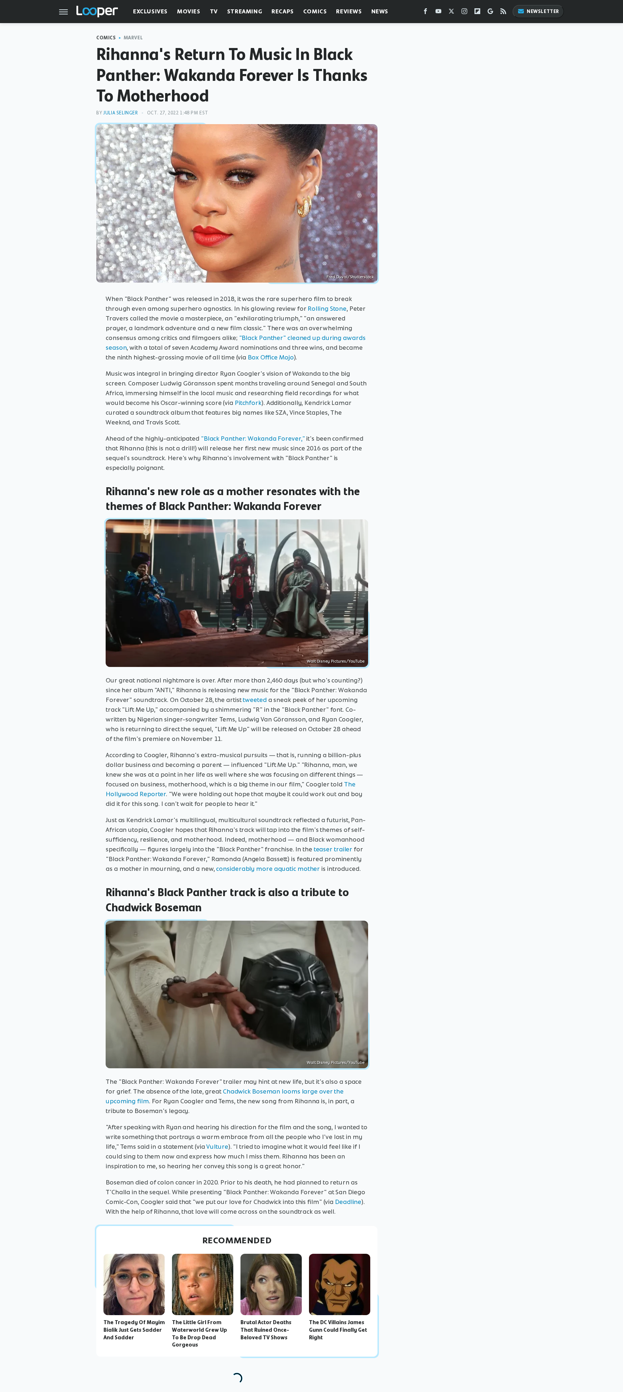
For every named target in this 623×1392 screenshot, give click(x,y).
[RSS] (503, 12)
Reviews (349, 11)
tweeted (254, 699)
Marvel (133, 37)
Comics (315, 11)
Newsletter (543, 11)
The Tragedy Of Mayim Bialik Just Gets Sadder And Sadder (134, 1330)
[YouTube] (438, 12)
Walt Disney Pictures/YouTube (335, 661)
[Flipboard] (477, 12)
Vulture (217, 1146)
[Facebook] (425, 12)
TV (214, 11)
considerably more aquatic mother (268, 868)
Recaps (282, 11)
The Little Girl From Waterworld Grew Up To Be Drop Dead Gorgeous (199, 1333)
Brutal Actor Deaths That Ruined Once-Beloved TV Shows (265, 1330)
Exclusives (150, 11)
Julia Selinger (120, 113)
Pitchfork (248, 402)
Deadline (348, 1201)
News (379, 11)
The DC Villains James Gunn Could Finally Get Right (338, 1330)
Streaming (244, 11)
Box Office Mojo (271, 357)
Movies (188, 11)
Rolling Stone (327, 308)
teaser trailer (333, 849)
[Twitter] (451, 12)
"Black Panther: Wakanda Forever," (253, 438)
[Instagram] (464, 12)
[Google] (490, 12)
